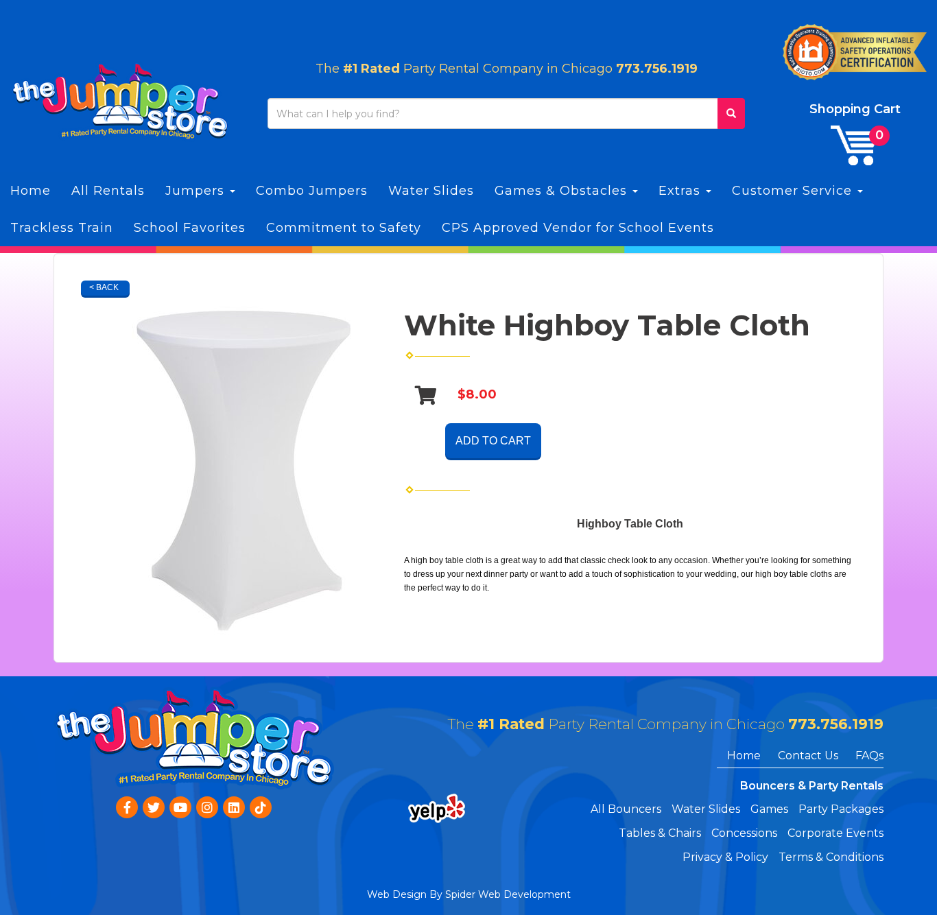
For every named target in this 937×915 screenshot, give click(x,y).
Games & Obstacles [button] (563, 190)
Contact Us (808, 755)
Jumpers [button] (196, 190)
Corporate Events (835, 833)
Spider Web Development (508, 894)
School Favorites (190, 227)
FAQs (869, 755)
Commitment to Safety (343, 227)
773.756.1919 (657, 68)
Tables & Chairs (660, 833)
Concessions (744, 833)
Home (30, 190)
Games (769, 809)
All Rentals (108, 190)
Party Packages (840, 809)
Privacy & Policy (725, 857)
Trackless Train (61, 227)
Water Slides (431, 190)
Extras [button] (681, 190)
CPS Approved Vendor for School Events (578, 227)
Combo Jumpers (312, 190)
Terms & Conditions (831, 857)
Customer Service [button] (794, 190)
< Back (104, 287)
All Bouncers (626, 809)
